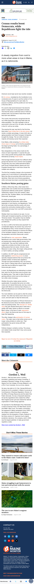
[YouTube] (9, 540)
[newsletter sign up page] (26, 2)
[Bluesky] (16, 536)
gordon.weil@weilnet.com (11, 36)
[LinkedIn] (5, 540)
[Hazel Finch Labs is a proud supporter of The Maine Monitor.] (17, 10)
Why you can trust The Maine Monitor (14, 42)
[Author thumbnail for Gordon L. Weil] (17, 367)
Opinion (3, 17)
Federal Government (13, 19)
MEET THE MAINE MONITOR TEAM (12, 573)
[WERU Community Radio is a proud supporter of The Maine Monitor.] (17, 346)
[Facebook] (5, 536)
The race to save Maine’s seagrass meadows (14, 511)
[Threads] (16, 540)
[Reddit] (12, 540)
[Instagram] (12, 536)
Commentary (4, 19)
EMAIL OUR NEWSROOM (9, 532)
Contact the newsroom (18, 339)
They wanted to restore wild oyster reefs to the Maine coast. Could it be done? (17, 457)
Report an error (6, 339)
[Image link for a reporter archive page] (3, 35)
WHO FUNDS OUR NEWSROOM (11, 575)
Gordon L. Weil (10, 34)
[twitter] (9, 536)
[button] (2, 2)
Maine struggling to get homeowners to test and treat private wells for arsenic (16, 484)
